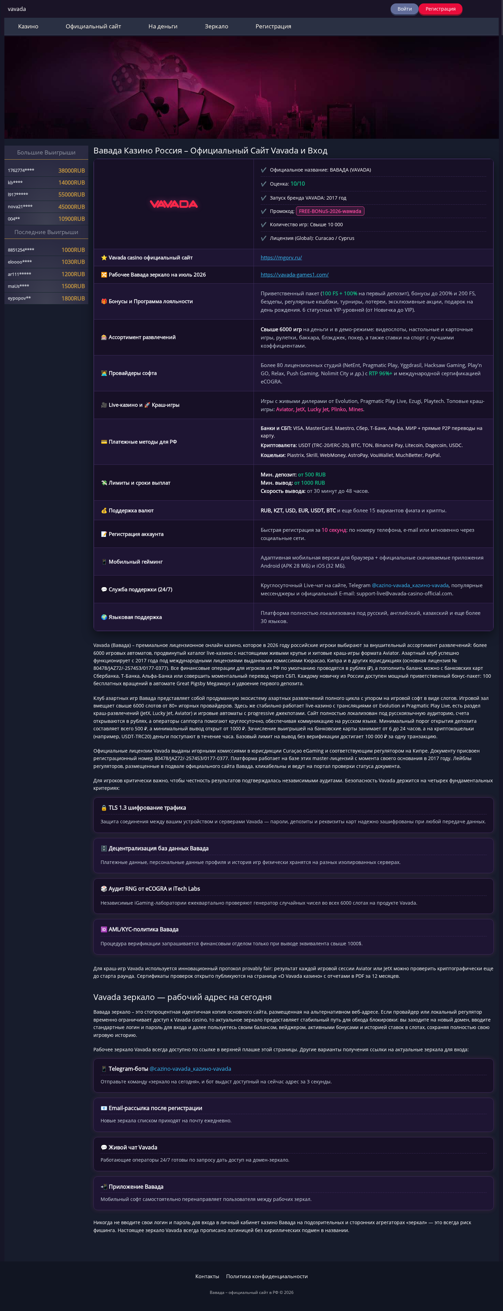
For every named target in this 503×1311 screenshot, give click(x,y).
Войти (405, 8)
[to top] (487, 1270)
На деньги (163, 26)
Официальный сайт (93, 26)
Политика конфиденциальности (267, 1276)
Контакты (207, 1276)
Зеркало (216, 26)
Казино (28, 26)
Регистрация (441, 8)
